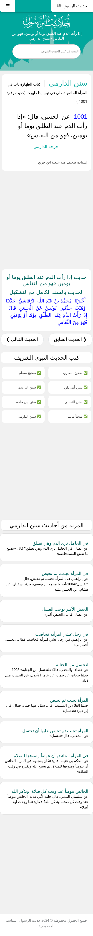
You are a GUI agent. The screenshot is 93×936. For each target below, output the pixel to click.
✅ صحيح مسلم (30, 372)
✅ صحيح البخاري (75, 372)
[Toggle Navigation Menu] (7, 6)
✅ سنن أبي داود (76, 387)
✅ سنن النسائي (76, 401)
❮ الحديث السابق (70, 339)
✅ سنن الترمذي (29, 387)
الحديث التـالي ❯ (22, 339)
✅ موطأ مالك (78, 416)
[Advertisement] (46, 219)
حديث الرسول (29, 920)
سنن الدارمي (67, 83)
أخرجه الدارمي (46, 146)
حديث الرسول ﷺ (72, 6)
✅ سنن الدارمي (29, 416)
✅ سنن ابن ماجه (28, 401)
